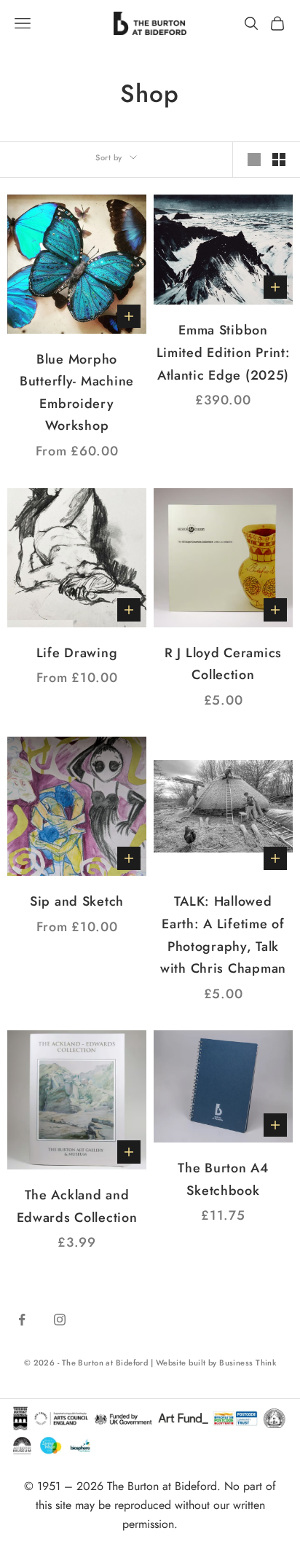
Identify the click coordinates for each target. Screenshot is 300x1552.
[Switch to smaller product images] (278, 159)
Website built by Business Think (216, 1362)
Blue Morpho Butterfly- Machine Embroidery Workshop (77, 393)
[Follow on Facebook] (22, 1319)
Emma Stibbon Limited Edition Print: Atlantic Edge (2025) (224, 352)
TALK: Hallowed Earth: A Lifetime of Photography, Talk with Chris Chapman (223, 935)
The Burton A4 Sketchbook (223, 1179)
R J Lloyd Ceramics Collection (223, 664)
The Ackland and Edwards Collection (77, 1206)
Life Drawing (77, 652)
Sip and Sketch (77, 901)
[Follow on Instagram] (59, 1319)
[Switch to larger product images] (254, 159)
